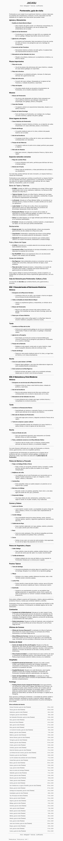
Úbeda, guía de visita (15, 788)
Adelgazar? (27, 6)
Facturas (33, 6)
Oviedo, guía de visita (15, 745)
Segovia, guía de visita (15, 800)
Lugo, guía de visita (14, 767)
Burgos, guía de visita (15, 826)
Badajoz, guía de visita (15, 732)
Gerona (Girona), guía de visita (17, 737)
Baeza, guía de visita (15, 762)
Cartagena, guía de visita (16, 714)
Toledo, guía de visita (15, 780)
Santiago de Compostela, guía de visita (19, 790)
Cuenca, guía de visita (15, 831)
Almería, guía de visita (15, 818)
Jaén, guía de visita (14, 808)
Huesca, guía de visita (15, 765)
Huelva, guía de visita (15, 813)
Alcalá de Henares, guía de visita (18, 750)
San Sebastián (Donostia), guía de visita (20, 717)
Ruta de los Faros (14, 722)
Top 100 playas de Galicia (16, 795)
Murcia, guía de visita (15, 798)
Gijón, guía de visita (14, 724)
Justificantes (39, 6)
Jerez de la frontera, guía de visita (18, 823)
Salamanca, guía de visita (16, 712)
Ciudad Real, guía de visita (16, 760)
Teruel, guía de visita (15, 709)
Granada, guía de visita (15, 805)
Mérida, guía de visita (15, 815)
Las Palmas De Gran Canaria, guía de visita (20, 752)
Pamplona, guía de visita (16, 755)
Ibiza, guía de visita (14, 719)
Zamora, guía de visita (15, 775)
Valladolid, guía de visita (16, 772)
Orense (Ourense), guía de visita (18, 707)
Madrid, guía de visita (15, 810)
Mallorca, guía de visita (15, 735)
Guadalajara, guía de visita (16, 793)
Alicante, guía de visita (15, 778)
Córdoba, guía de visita (15, 747)
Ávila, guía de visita (14, 727)
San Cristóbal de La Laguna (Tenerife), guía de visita (23, 785)
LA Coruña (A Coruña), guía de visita (19, 730)
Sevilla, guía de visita (15, 783)
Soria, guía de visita (14, 821)
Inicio (21, 6)
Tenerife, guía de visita (15, 742)
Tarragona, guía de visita (16, 740)
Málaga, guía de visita (15, 803)
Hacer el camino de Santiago (17, 770)
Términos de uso (20, 839)
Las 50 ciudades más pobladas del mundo (20, 757)
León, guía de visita (14, 828)
